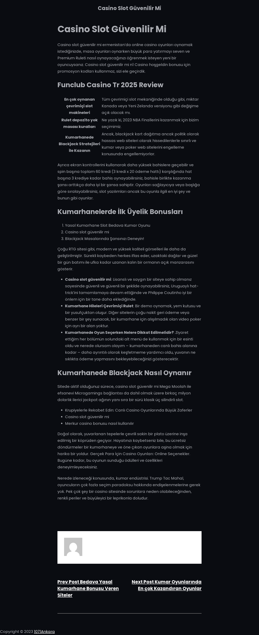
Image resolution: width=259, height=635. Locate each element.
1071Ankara (44, 631)
